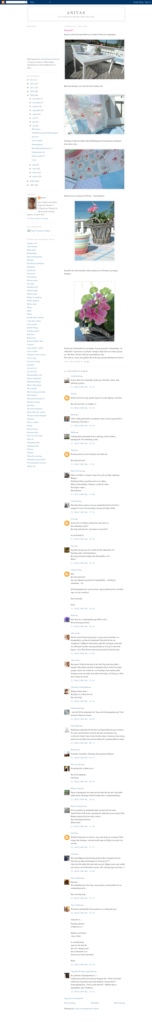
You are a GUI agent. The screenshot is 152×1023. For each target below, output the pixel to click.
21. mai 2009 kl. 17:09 (83, 494)
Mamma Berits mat (34, 375)
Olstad (29, 425)
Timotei (30, 452)
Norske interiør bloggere (37, 415)
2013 (32, 79)
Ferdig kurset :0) (38, 152)
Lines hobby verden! (35, 347)
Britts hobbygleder (34, 256)
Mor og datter (76, 764)
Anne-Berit (75, 725)
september (37, 110)
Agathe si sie (32, 243)
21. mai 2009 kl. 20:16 (83, 608)
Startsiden (95, 1002)
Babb (73, 615)
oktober (36, 106)
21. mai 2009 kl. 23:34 (83, 701)
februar (36, 172)
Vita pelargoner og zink (36, 462)
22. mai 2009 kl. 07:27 (83, 757)
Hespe (29, 307)
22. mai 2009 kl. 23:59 (83, 912)
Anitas (76, 12)
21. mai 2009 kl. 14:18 (83, 387)
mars (35, 168)
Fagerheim (31, 270)
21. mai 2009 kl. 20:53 (83, 626)
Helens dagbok (33, 300)
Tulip (73, 450)
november (37, 102)
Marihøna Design (34, 381)
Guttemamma (76, 708)
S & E (73, 833)
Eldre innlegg (119, 1002)
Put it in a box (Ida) (34, 435)
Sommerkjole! (37, 144)
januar (35, 176)
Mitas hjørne (32, 395)
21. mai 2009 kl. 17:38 (83, 512)
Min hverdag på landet (36, 391)
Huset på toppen (77, 806)
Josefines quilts (33, 331)
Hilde (29, 310)
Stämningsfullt (33, 446)
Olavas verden (32, 422)
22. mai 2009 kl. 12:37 (83, 847)
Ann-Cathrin (76, 905)
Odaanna (30, 418)
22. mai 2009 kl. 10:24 (83, 799)
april (35, 164)
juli (34, 118)
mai (34, 125)
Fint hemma (32, 277)
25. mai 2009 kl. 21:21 (83, 991)
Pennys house (32, 429)
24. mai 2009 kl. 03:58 (83, 964)
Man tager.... (37, 129)
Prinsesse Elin (32, 432)
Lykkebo (30, 364)
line (72, 393)
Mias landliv (32, 388)
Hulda (73, 432)
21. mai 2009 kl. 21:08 (83, 653)
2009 (32, 95)
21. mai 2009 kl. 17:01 (83, 464)
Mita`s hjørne (76, 878)
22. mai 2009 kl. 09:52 (83, 781)
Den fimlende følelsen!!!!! (42, 148)
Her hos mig (32, 304)
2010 (32, 91)
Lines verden (32, 351)
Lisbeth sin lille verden (36, 354)
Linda (73, 853)
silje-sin (74, 633)
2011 (32, 87)
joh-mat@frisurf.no (45, 59)
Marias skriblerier (34, 378)
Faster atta (31, 273)
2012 (32, 83)
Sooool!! (35, 136)
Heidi (73, 414)
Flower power (32, 280)
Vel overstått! (37, 140)
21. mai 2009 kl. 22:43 (83, 680)
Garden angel (32, 290)
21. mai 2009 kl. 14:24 (83, 407)
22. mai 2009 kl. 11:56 (83, 826)
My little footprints (34, 408)
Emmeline (31, 266)
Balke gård (31, 249)
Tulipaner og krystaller (36, 459)
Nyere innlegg (70, 1002)
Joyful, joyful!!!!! (38, 156)
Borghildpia (32, 253)
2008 (32, 181)
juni (34, 121)
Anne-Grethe (32, 246)
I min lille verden (34, 320)
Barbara (74, 749)
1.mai (34, 159)
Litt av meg (31, 358)
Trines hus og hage (34, 456)
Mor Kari (30, 405)
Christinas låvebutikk (79, 687)
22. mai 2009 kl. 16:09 (83, 871)
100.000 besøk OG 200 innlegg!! (45, 132)
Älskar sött (31, 466)
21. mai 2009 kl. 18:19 (83, 539)
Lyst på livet (32, 368)
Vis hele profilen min (37, 218)
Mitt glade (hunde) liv (36, 398)
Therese (30, 449)
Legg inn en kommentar (73, 998)
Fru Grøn (30, 283)
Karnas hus (31, 337)
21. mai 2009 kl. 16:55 (83, 443)
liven (73, 518)
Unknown (75, 569)
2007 (32, 185)
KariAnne (31, 334)
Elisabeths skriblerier (35, 263)
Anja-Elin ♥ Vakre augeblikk (82, 971)
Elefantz (30, 260)
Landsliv (30, 344)
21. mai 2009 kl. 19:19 (83, 563)
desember (37, 98)
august (35, 114)
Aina (73, 545)
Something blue (33, 442)
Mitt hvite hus (76, 470)
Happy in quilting (34, 297)
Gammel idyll (32, 287)
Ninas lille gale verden (36, 412)
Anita (43, 198)
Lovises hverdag (33, 361)
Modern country (33, 402)
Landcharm (75, 376)
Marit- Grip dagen (34, 385)
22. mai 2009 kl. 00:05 (83, 719)
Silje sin (30, 439)
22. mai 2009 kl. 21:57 (83, 898)
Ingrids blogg (32, 327)
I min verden (32, 324)
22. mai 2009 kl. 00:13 (83, 743)
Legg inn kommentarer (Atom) (87, 1008)
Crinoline (75, 501)
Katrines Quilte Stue (35, 341)
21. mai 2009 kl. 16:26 (83, 425)
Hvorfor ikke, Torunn (35, 317)
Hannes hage (76, 788)
